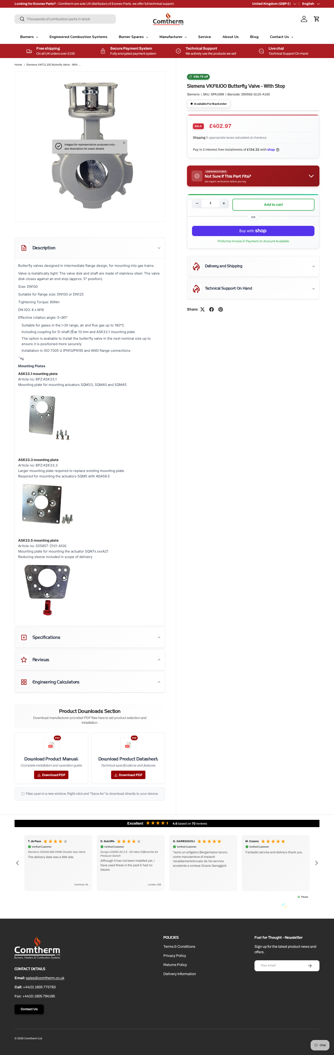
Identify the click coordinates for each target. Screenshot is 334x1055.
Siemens (193, 94)
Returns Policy (175, 965)
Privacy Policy (174, 956)
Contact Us (29, 1009)
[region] (167, 863)
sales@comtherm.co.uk (45, 978)
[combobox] (65, 19)
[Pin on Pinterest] (220, 309)
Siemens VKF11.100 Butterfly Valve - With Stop (53, 64)
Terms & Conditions (179, 946)
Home (18, 64)
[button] (317, 19)
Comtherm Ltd (33, 1038)
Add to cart (273, 204)
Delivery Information (179, 974)
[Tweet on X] (202, 309)
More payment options (253, 241)
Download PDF (53, 775)
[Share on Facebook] (211, 309)
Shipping (199, 138)
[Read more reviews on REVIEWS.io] (296, 906)
